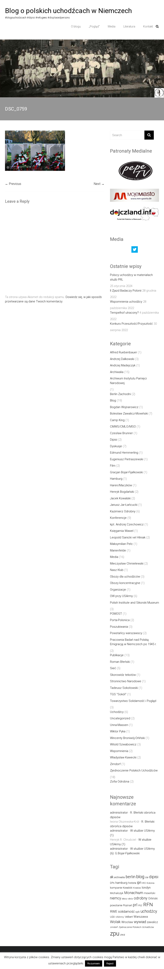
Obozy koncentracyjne (125, 583)
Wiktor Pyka (117, 731)
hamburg (121, 883)
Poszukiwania (119, 626)
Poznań (127, 905)
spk (137, 911)
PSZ (140, 905)
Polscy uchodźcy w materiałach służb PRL (131, 277)
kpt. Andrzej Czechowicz (127, 524)
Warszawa (141, 916)
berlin (130, 876)
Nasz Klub (116, 570)
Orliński (153, 898)
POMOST (116, 613)
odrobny (140, 898)
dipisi (153, 876)
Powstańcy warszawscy (126, 633)
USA (112, 916)
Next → (99, 184)
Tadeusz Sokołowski (124, 688)
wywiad (140, 921)
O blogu (76, 26)
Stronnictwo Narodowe (125, 681)
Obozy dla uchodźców (125, 576)
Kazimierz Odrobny (122, 511)
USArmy (120, 916)
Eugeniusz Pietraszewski (126, 459)
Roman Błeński (120, 662)
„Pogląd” (94, 26)
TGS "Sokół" (118, 694)
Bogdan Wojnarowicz (124, 407)
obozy (124, 898)
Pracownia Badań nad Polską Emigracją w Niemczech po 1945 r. (133, 642)
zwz (122, 934)
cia (146, 877)
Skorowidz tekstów (123, 675)
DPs (112, 882)
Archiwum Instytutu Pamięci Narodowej (128, 381)
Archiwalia (116, 372)
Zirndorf (115, 764)
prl (135, 905)
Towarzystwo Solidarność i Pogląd (133, 701)
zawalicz (152, 922)
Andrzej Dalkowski (122, 359)
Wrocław (127, 922)
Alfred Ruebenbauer (123, 352)
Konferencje (118, 518)
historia (132, 882)
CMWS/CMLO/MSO (123, 426)
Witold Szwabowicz (123, 744)
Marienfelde (118, 550)
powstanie (116, 905)
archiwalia (119, 877)
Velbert (129, 916)
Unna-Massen (119, 725)
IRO (144, 883)
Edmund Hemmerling (124, 452)
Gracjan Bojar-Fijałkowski (126, 472)
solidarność (126, 911)
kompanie (116, 887)
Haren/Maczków (121, 485)
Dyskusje (116, 446)
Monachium (133, 893)
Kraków (137, 887)
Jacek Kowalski (120, 498)
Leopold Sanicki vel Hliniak (127, 537)
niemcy (115, 898)
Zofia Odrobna (119, 781)
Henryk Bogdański (122, 492)
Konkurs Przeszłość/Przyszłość (131, 323)
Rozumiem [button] (93, 963)
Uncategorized (120, 718)
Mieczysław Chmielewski (126, 563)
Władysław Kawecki (123, 757)
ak (111, 877)
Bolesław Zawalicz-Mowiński (129, 413)
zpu (114, 933)
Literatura (129, 26)
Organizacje (118, 589)
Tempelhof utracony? (124, 312)
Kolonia (150, 883)
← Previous (13, 184)
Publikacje (117, 655)
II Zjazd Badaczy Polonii (125, 290)
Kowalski (127, 887)
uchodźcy (148, 911)
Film (112, 465)
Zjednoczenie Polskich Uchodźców (134, 770)
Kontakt (148, 26)
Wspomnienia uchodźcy (126, 301)
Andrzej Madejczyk (122, 365)
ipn (139, 883)
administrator (119, 812)
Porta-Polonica (120, 620)
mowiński (149, 893)
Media (111, 26)
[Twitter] (134, 250)
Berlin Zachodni (120, 394)
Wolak (115, 921)
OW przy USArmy (121, 596)
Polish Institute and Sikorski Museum (134, 602)
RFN (148, 904)
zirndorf (114, 927)
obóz (130, 898)
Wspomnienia (119, 751)
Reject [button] (110, 963)
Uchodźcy (117, 712)
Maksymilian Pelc (121, 544)
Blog (113, 400)
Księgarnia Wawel (121, 531)
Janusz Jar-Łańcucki (123, 505)
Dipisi (113, 439)
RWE (113, 911)
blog (140, 876)
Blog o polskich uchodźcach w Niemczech (68, 11)
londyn (146, 887)
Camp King (117, 420)
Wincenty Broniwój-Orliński (127, 738)
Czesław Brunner (121, 433)
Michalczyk (116, 893)
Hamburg (116, 478)
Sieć (113, 668)
